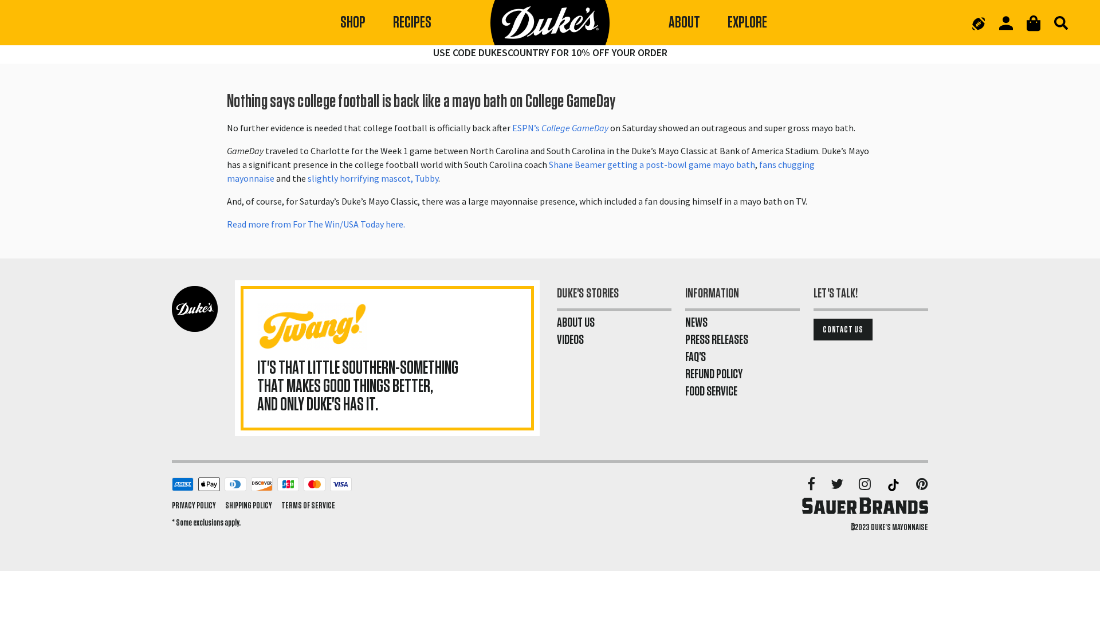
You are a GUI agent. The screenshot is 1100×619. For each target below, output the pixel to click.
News (696, 323)
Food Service (711, 391)
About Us (576, 323)
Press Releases (716, 340)
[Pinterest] (922, 485)
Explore (747, 22)
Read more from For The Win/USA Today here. (317, 224)
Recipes (412, 22)
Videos (570, 340)
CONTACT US (843, 329)
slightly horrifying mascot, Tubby (373, 178)
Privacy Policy (194, 505)
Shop (353, 22)
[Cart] (1033, 23)
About (684, 22)
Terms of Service (308, 505)
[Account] (1006, 23)
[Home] (550, 23)
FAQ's (695, 357)
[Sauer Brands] (865, 505)
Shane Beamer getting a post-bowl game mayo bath (652, 164)
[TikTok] (894, 485)
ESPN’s (560, 128)
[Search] (1061, 23)
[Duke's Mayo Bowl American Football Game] (978, 22)
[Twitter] (838, 485)
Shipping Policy (248, 505)
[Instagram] (866, 485)
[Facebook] (812, 485)
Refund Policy (713, 374)
